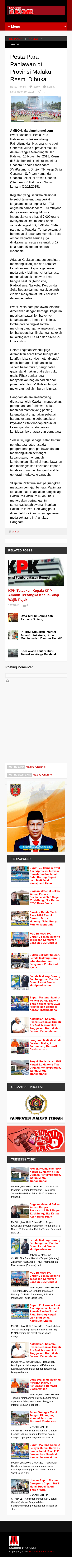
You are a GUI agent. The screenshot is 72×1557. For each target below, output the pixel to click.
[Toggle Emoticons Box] (7, 681)
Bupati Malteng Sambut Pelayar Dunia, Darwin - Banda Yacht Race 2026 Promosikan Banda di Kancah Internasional (45, 1003)
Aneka (33, 38)
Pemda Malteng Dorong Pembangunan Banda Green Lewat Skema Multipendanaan (45, 981)
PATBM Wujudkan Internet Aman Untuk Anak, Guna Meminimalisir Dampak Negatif (41, 635)
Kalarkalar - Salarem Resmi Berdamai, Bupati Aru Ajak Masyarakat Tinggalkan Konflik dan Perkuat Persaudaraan (45, 1025)
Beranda (15, 38)
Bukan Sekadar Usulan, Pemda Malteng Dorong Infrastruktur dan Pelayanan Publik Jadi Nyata (45, 961)
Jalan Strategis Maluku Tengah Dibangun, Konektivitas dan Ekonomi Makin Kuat (45, 1417)
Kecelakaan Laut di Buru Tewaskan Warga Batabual (38, 652)
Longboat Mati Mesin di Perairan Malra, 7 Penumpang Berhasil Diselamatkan (45, 1045)
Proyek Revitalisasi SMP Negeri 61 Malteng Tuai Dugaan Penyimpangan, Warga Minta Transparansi (45, 1067)
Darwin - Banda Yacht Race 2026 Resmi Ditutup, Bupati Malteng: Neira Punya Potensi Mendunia (44, 918)
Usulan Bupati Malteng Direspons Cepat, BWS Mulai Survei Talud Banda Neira (45, 1485)
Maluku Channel (36, 766)
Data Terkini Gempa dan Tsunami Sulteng (37, 617)
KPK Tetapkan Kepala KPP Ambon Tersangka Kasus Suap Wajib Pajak (33, 595)
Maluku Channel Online (41, 1551)
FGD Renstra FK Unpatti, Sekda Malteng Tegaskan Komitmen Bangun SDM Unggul (45, 938)
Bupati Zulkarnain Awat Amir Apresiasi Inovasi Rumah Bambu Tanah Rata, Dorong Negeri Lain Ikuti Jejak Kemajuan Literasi (45, 875)
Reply (37, 86)
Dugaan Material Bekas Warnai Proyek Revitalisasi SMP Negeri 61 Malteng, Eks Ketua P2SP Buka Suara (45, 897)
